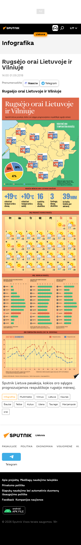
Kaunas (64, 396)
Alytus (30, 404)
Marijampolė (68, 404)
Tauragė (53, 404)
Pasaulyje (9, 446)
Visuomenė (64, 446)
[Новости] (31, 83)
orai (6, 411)
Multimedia (26, 396)
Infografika (9, 396)
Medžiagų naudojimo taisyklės (39, 480)
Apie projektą (10, 480)
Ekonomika (44, 446)
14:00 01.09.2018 (12, 75)
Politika (26, 446)
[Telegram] (49, 83)
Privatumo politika (13, 485)
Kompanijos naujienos (29, 499)
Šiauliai (7, 404)
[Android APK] (14, 510)
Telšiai (19, 404)
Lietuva (52, 396)
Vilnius (40, 396)
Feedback (8, 499)
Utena (41, 404)
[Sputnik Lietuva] (12, 29)
